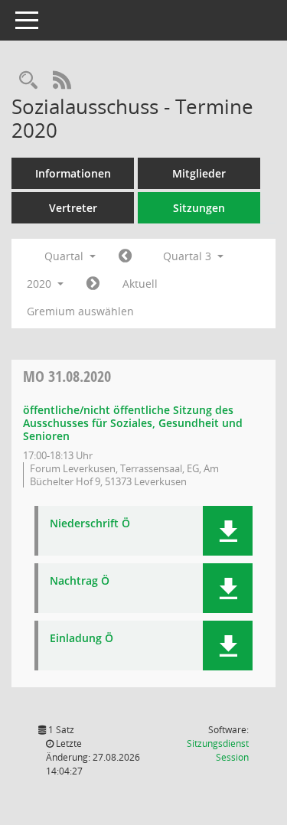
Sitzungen (199, 208)
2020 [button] (40, 283)
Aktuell (140, 283)
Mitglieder (199, 173)
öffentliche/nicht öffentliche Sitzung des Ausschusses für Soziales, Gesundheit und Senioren (133, 423)
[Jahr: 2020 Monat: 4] (125, 256)
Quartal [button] (65, 256)
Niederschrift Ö (90, 523)
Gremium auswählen (80, 311)
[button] (228, 531)
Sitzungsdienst (218, 750)
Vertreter (73, 208)
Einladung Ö (81, 638)
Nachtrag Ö (79, 581)
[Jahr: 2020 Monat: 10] (93, 284)
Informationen (73, 173)
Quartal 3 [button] (188, 256)
